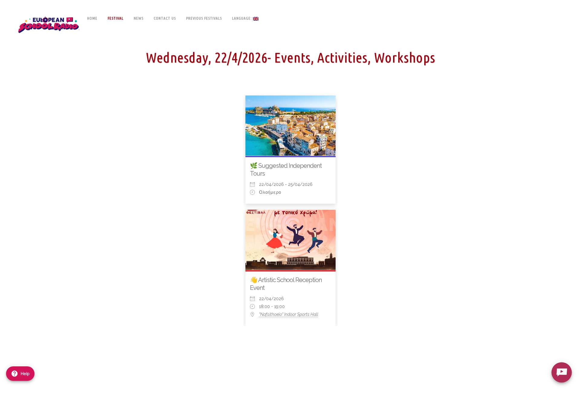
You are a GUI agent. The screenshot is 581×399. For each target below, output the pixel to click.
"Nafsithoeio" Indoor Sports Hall (288, 314)
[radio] (561, 372)
